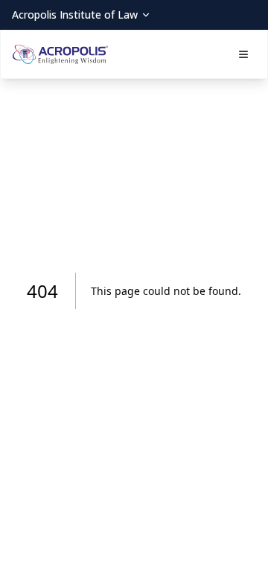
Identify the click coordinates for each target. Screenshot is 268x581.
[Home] (60, 54)
